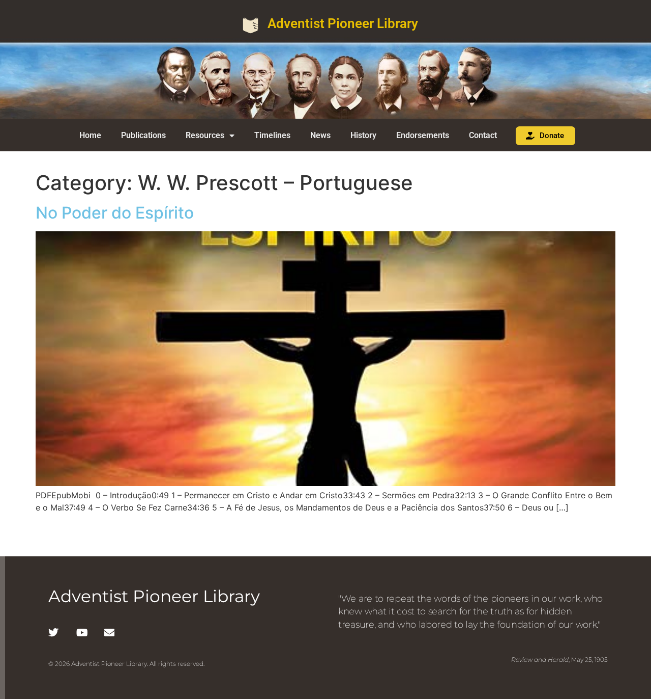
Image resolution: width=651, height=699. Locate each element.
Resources (205, 135)
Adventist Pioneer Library (343, 23)
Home (90, 135)
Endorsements (422, 135)
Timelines (272, 135)
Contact (483, 135)
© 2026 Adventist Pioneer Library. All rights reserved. (126, 663)
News (320, 135)
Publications (143, 135)
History (363, 135)
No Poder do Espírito (115, 213)
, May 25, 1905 (559, 659)
